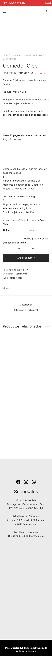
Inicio (5, 55)
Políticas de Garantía (26, 651)
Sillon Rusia (33, 436)
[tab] (26, 304)
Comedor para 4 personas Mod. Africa (12, 378)
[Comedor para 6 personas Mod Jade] (38, 356)
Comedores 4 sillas (33, 55)
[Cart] (47, 11)
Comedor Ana (10, 436)
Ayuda (43, 220)
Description (26, 304)
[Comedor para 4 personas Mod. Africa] (14, 356)
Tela (5, 224)
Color (6, 230)
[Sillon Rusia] (38, 418)
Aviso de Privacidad (36, 648)
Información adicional (26, 310)
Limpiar (30, 230)
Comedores (16, 55)
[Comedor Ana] (14, 418)
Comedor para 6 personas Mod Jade (38, 376)
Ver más (21, 242)
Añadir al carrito (26, 257)
